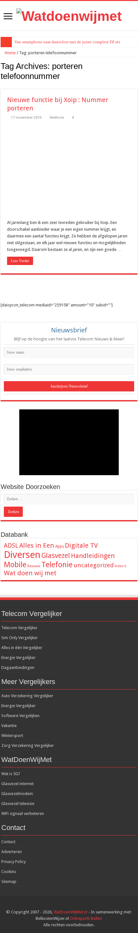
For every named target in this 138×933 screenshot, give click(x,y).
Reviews (33, 566)
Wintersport (12, 735)
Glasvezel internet (17, 783)
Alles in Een (36, 545)
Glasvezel (55, 556)
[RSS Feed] (135, 85)
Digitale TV (81, 545)
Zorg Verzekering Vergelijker (27, 745)
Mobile (15, 564)
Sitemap (8, 881)
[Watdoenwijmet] (69, 15)
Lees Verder (20, 261)
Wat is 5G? (10, 773)
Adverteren (11, 851)
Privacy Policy (13, 861)
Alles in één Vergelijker (21, 647)
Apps (59, 546)
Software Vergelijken (20, 715)
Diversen (22, 554)
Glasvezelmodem (17, 793)
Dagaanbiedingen (17, 667)
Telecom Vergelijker (19, 627)
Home (10, 52)
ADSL (11, 545)
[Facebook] (68, 904)
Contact (8, 841)
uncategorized (93, 565)
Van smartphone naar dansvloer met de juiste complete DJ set (67, 41)
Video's (120, 566)
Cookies (8, 871)
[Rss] (62, 904)
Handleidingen (93, 556)
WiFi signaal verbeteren (22, 813)
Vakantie (9, 725)
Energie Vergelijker (18, 657)
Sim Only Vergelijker (19, 637)
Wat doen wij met (30, 573)
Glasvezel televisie (17, 803)
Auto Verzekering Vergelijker (27, 695)
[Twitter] (75, 904)
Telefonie (56, 118)
